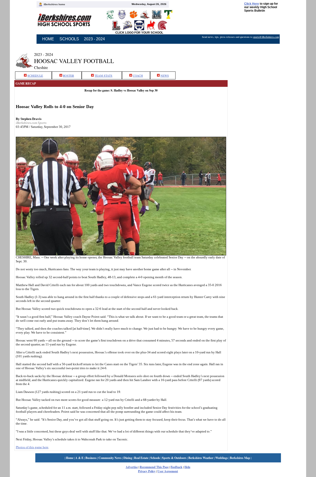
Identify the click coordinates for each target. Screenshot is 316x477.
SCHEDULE (35, 75)
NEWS (164, 75)
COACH (138, 75)
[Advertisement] (265, 57)
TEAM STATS (103, 75)
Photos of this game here (32, 447)
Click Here (251, 3)
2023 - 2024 (94, 39)
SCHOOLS (69, 39)
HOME (48, 39)
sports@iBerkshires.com (266, 37)
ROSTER (68, 75)
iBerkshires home (54, 4)
